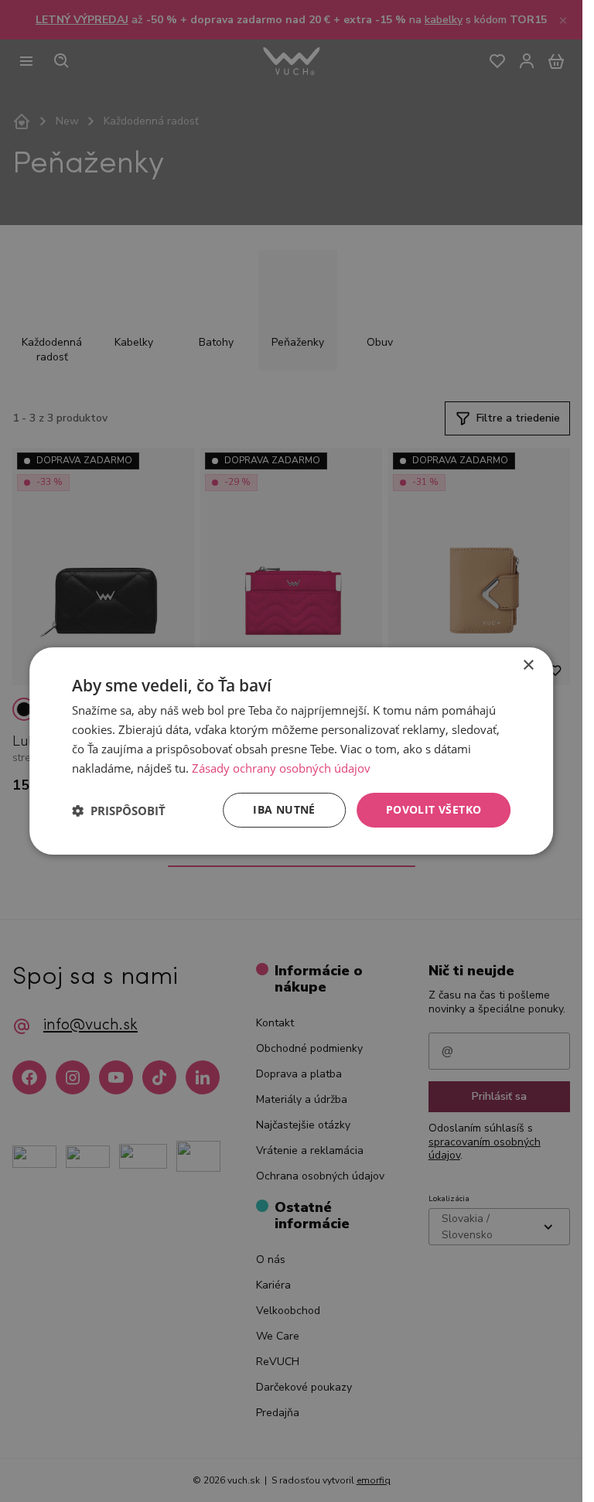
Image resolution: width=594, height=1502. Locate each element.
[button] (119, 810)
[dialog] (291, 751)
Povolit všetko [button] (434, 809)
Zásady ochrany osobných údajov (281, 768)
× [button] (528, 665)
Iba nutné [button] (284, 809)
